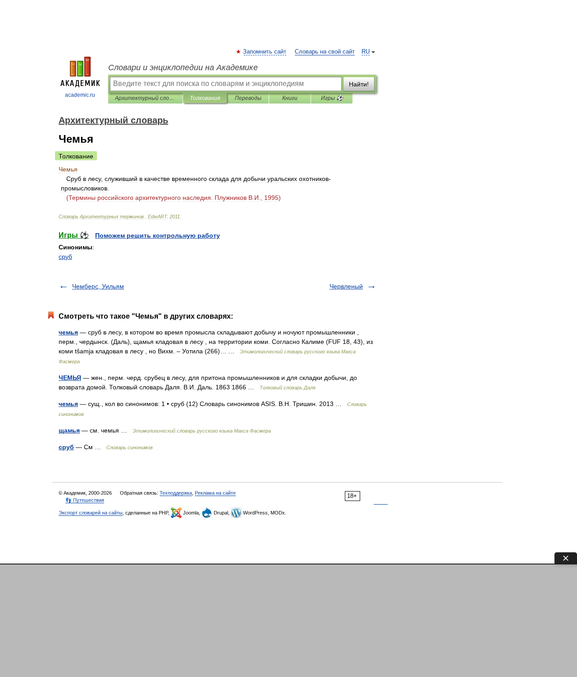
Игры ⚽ (332, 98)
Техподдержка (176, 493)
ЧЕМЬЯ (70, 377)
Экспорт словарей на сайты (91, 512)
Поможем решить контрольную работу (157, 235)
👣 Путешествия (84, 500)
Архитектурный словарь (145, 98)
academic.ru (80, 95)
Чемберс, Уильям (98, 286)
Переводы (248, 98)
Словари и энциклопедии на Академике (183, 67)
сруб (65, 256)
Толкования (205, 98)
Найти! (359, 84)
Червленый (346, 286)
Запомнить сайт (265, 52)
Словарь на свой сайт (325, 52)
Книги (290, 98)
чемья (68, 332)
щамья (69, 430)
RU (366, 52)
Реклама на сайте (215, 493)
